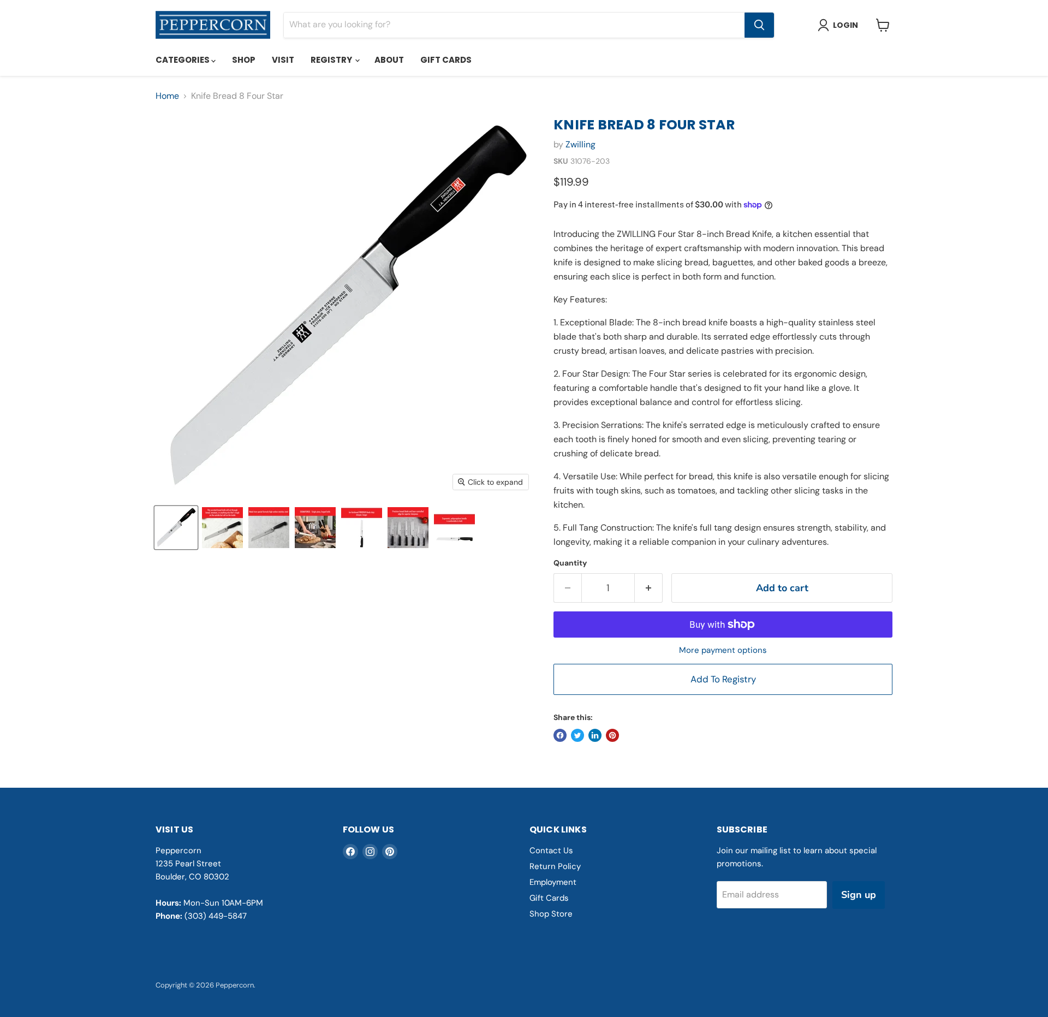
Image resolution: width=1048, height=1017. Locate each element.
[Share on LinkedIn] (595, 735)
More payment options (723, 650)
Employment (552, 882)
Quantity (570, 562)
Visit (283, 60)
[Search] (759, 25)
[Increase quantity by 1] (649, 588)
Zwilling (580, 144)
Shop (243, 60)
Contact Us (551, 850)
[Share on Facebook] (560, 735)
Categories (183, 60)
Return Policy (555, 866)
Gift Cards (446, 60)
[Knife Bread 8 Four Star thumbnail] (176, 527)
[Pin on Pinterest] (612, 735)
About (389, 60)
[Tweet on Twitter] (577, 735)
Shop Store (551, 913)
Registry (332, 60)
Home (167, 96)
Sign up (858, 894)
